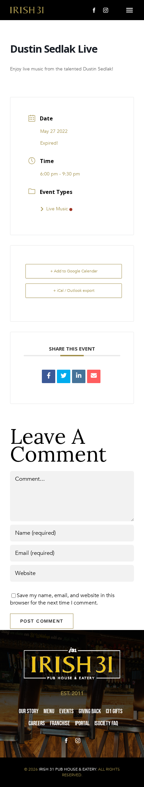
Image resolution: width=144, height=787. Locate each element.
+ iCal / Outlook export (73, 290)
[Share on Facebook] (48, 376)
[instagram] (105, 10)
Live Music (57, 209)
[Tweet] (63, 376)
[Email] (93, 376)
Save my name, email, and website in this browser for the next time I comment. (62, 599)
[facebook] (93, 10)
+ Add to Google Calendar (73, 271)
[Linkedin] (78, 376)
